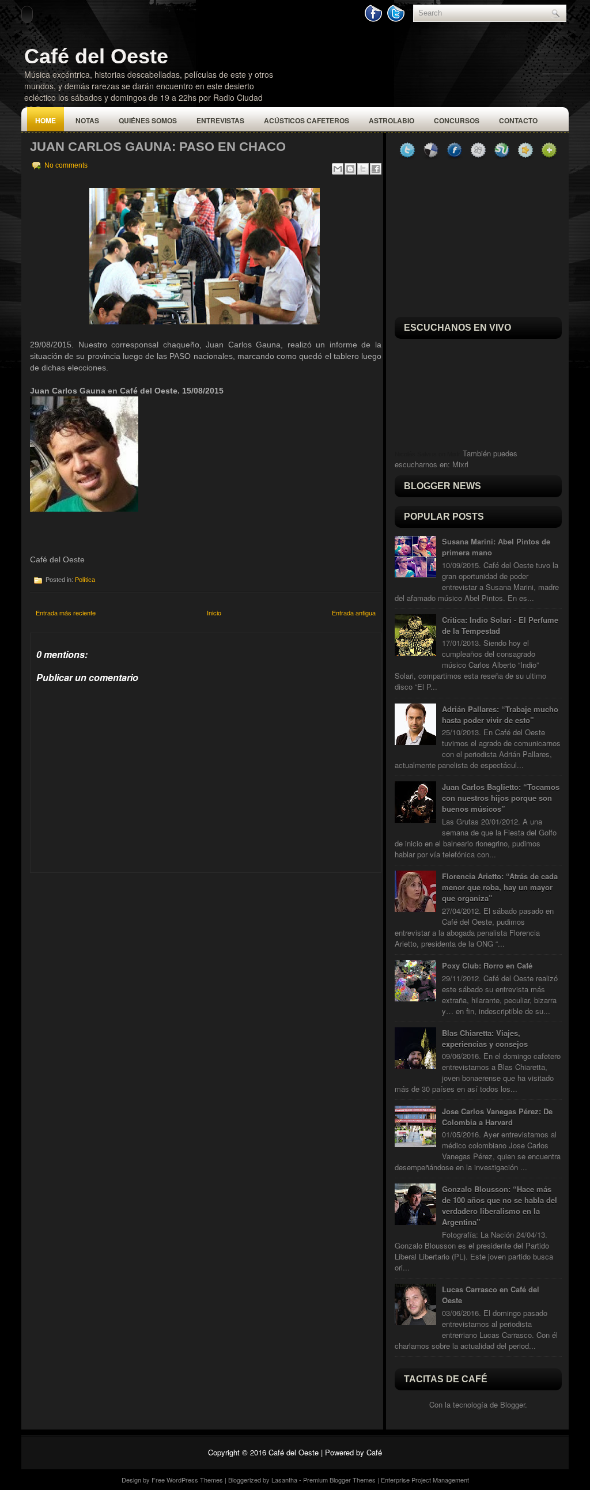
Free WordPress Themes (187, 1479)
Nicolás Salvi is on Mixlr (427, 454)
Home (45, 120)
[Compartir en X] (363, 169)
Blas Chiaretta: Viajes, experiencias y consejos (485, 1038)
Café (374, 1452)
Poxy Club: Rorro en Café (487, 965)
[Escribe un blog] (350, 169)
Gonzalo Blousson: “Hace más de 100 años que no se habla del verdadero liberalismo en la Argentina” (499, 1205)
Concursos (456, 120)
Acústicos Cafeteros (306, 120)
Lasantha (284, 1479)
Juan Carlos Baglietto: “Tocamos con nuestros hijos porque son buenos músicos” (500, 797)
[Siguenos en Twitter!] (397, 19)
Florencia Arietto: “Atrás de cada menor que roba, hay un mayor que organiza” (500, 887)
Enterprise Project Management (425, 1479)
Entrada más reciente (66, 612)
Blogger (512, 1404)
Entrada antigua (354, 612)
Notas (87, 120)
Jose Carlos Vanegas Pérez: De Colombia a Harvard (497, 1117)
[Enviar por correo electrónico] (337, 169)
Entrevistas (220, 120)
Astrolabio (391, 120)
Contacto (518, 120)
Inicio (214, 612)
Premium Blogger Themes (339, 1479)
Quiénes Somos (148, 120)
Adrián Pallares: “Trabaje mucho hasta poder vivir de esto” (500, 714)
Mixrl (460, 464)
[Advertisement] (116, 945)
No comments (66, 165)
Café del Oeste (96, 56)
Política (85, 579)
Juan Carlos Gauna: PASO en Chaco (158, 146)
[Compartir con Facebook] (375, 169)
